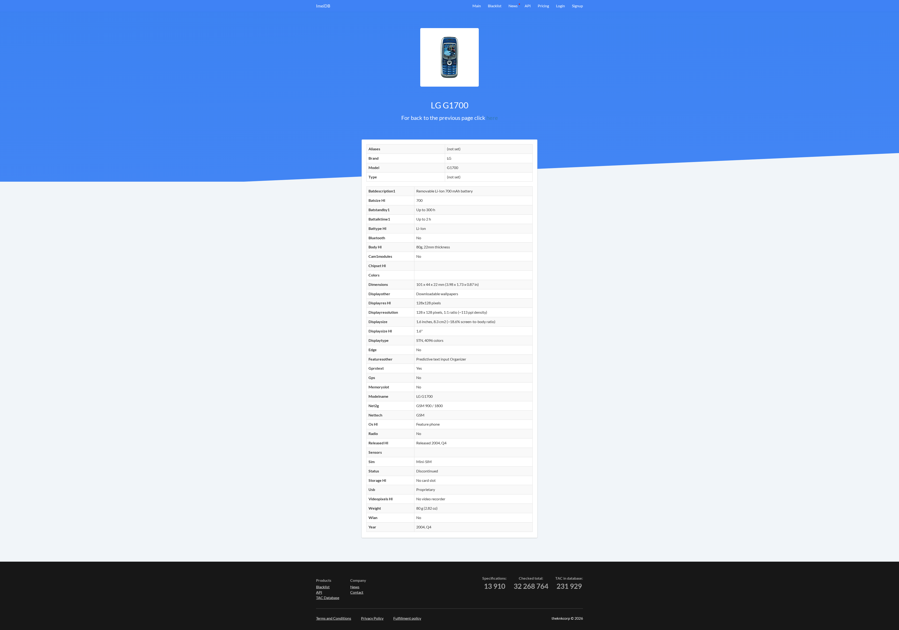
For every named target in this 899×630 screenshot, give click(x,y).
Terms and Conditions (333, 618)
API (528, 6)
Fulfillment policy (407, 618)
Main (476, 6)
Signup (577, 6)
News (513, 6)
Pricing (543, 6)
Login (560, 6)
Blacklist (494, 6)
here (492, 117)
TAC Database (327, 597)
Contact (356, 592)
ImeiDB (323, 5)
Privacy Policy (372, 618)
